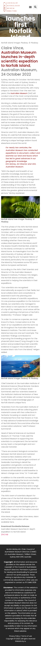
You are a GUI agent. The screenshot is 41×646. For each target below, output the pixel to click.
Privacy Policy (14, 636)
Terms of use (26, 636)
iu (25, 641)
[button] (30, 7)
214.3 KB (4, 534)
